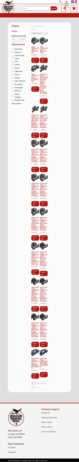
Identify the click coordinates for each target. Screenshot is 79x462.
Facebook (11, 447)
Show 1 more (16, 103)
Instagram (12, 452)
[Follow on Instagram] (76, 1)
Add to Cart (35, 60)
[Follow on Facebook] (72, 1)
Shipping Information (49, 417)
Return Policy (46, 422)
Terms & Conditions (49, 432)
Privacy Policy (46, 427)
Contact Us (45, 413)
